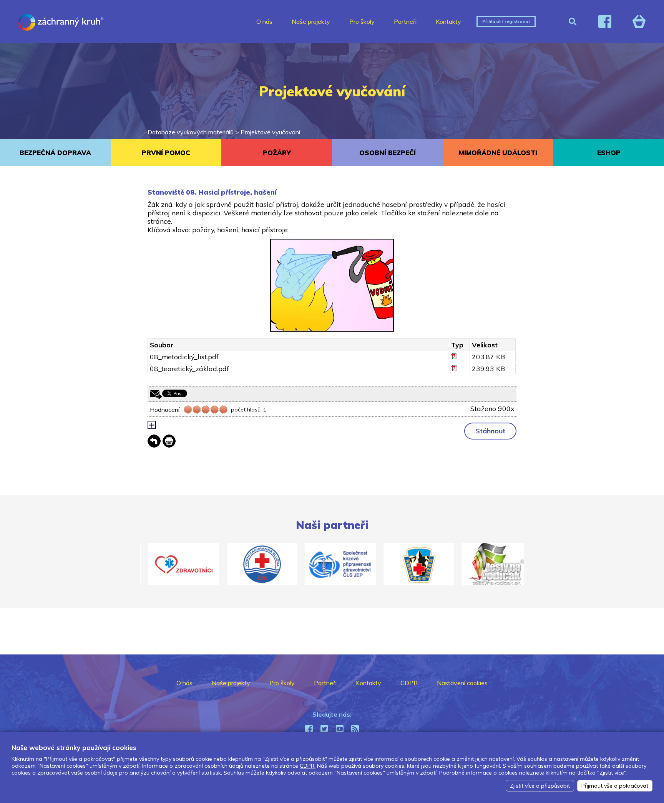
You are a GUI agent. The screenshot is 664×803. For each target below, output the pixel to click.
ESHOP (609, 153)
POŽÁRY (277, 153)
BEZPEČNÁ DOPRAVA (55, 153)
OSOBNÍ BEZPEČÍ (387, 153)
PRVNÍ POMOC (166, 153)
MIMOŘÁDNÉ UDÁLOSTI (498, 153)
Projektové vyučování (270, 132)
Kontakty (448, 21)
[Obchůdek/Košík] (639, 21)
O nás (264, 21)
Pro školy (362, 21)
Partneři (405, 21)
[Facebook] (604, 21)
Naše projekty (311, 21)
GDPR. (307, 765)
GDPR (409, 683)
